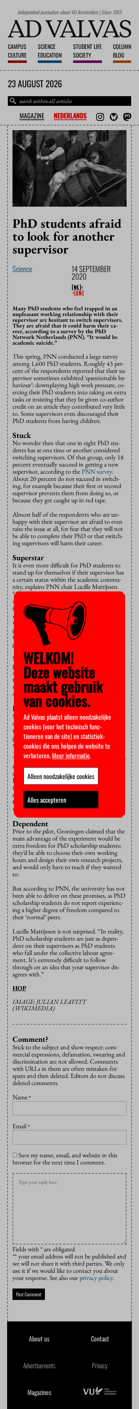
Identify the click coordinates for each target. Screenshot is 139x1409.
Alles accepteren (46, 799)
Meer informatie (71, 755)
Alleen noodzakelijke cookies (60, 775)
